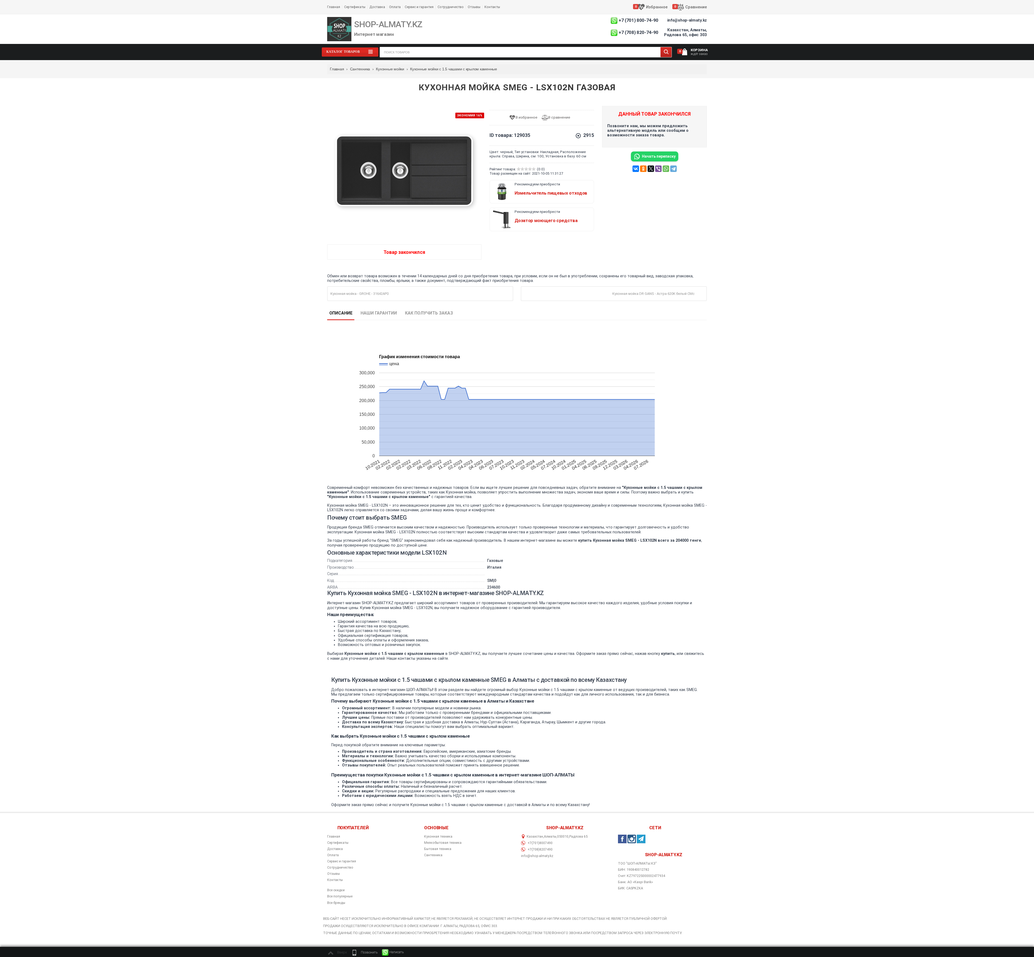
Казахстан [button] (535, 836)
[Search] (666, 52)
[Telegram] (673, 168)
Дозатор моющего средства (546, 220)
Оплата (395, 7)
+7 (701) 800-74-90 (638, 20)
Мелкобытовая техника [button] (443, 843)
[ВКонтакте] (636, 168)
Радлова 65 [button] (578, 836)
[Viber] (658, 168)
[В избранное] (525, 117)
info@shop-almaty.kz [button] (537, 856)
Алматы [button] (550, 836)
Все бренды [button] (336, 903)
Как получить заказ (429, 313)
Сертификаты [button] (337, 843)
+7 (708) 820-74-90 (638, 32)
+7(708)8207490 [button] (540, 849)
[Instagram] (631, 839)
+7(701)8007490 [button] (540, 843)
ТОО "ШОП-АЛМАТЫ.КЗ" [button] (637, 863)
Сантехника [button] (433, 855)
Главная (333, 7)
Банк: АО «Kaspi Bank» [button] (635, 882)
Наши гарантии (379, 313)
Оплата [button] (333, 855)
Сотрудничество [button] (340, 867)
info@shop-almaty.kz (687, 20)
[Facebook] (622, 839)
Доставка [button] (335, 849)
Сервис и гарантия (419, 7)
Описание (340, 313)
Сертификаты (354, 7)
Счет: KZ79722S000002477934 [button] (641, 876)
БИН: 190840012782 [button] (633, 870)
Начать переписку (659, 156)
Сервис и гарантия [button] (341, 861)
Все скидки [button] (336, 890)
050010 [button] (562, 836)
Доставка (377, 7)
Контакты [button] (335, 880)
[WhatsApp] (666, 168)
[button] (364, 952)
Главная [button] (333, 836)
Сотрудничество (451, 7)
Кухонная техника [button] (438, 836)
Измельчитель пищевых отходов (551, 193)
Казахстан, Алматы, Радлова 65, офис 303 (685, 32)
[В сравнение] (558, 117)
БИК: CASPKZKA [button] (630, 888)
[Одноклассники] (643, 168)
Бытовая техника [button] (437, 849)
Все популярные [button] (339, 896)
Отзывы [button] (333, 874)
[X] (651, 168)
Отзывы (474, 7)
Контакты (492, 7)
